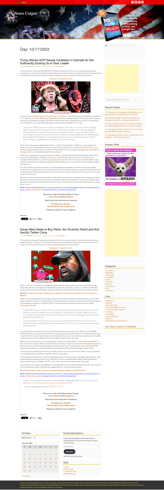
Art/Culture (110, 271)
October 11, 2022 (55, 386)
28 (51, 467)
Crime (108, 279)
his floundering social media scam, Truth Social (49, 116)
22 (56, 462)
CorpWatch (110, 314)
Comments (60, 66)
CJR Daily (109, 312)
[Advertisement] (122, 79)
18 (35, 462)
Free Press (110, 291)
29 (56, 467)
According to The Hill (28, 305)
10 (30, 458)
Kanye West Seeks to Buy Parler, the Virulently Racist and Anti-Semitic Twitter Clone (60, 230)
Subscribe (69, 452)
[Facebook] (132, 3)
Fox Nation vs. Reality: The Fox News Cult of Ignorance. (61, 205)
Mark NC (30, 66)
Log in (67, 467)
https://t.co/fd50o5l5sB (36, 383)
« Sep (24, 476)
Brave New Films (111, 305)
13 (45, 458)
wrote (77, 123)
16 (25, 462)
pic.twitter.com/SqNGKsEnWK (59, 383)
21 (51, 462)
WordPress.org (70, 474)
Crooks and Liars (112, 316)
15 (56, 458)
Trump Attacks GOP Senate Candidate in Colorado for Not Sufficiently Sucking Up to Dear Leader (57, 61)
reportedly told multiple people (86, 344)
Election (109, 284)
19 (40, 462)
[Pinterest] (142, 3)
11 (35, 458)
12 (40, 458)
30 (25, 471)
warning (88, 351)
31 (30, 471)
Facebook (55, 197)
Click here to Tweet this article (60, 79)
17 (30, 462)
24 (30, 467)
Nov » (29, 476)
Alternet (109, 303)
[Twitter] (136, 3)
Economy (109, 282)
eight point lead (58, 160)
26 (40, 467)
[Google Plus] (139, 3)
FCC (107, 288)
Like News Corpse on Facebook (120, 326)
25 (35, 467)
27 (45, 467)
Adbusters (110, 301)
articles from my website (34, 190)
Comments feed (70, 471)
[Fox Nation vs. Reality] (118, 25)
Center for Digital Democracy (116, 307)
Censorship (110, 275)
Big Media (109, 273)
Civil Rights (110, 277)
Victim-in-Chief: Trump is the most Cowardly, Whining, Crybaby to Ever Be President (55, 370)
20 (45, 462)
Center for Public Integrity (115, 310)
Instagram (68, 197)
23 (25, 467)
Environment (110, 286)
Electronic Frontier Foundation (116, 321)
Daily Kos (109, 319)
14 (51, 458)
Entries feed (69, 469)
